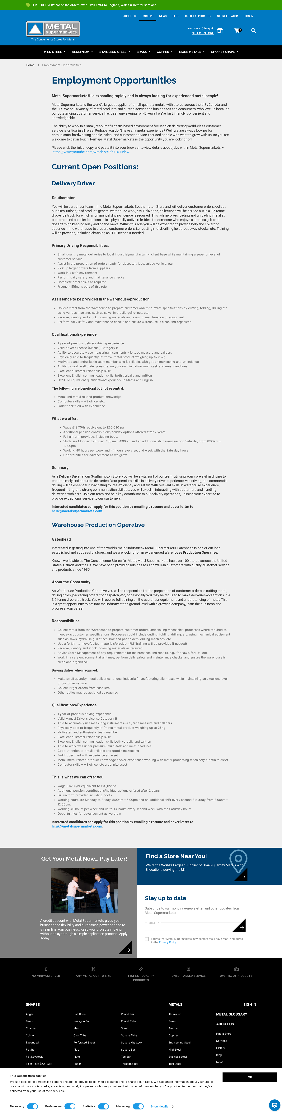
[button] (253, 31)
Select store (203, 33)
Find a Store (223, 1033)
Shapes (33, 1004)
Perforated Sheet (84, 1042)
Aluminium (175, 1014)
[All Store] (220, 31)
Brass (172, 1021)
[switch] (69, 1106)
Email (154, 922)
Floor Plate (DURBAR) (39, 1063)
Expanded (32, 1042)
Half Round (80, 1014)
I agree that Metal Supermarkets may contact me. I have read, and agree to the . (197, 940)
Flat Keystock (34, 1056)
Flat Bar (30, 1049)
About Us (225, 1024)
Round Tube (128, 1021)
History (220, 1047)
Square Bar (128, 1049)
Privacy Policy (168, 942)
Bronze (173, 1028)
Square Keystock (131, 1042)
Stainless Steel (178, 1056)
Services (221, 1040)
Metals (175, 1004)
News (219, 1062)
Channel (31, 1028)
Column (30, 1035)
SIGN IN (248, 16)
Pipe (76, 1049)
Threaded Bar (129, 1063)
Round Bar (127, 1014)
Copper (173, 1035)
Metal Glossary (231, 1014)
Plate (76, 1056)
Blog (219, 1055)
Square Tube (129, 1035)
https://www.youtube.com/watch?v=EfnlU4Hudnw (91, 152)
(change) (207, 28)
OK (250, 1077)
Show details (159, 1106)
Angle (29, 1014)
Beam (29, 1021)
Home (30, 65)
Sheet (124, 1028)
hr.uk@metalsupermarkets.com (77, 511)
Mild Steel (175, 1049)
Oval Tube (79, 1035)
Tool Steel (175, 1063)
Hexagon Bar (81, 1021)
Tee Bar (126, 1056)
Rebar (77, 1063)
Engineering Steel (179, 1042)
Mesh (76, 1028)
